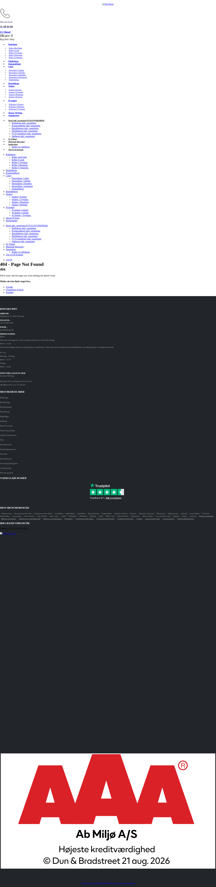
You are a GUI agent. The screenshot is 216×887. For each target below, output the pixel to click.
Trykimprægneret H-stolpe (106, 518)
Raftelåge (93, 516)
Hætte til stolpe (173, 513)
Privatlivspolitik (6, 473)
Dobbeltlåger (14, 80)
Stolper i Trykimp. (20, 199)
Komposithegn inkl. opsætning (26, 125)
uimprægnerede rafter (152, 518)
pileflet (63, 516)
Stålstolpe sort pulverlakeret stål (29, 518)
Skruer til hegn (13, 218)
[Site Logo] (108, 4)
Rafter (101, 516)
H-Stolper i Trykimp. (17, 109)
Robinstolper (135, 516)
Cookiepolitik (5, 468)
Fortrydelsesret (6, 459)
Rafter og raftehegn (21, 252)
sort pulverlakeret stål (163, 516)
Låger (10, 67)
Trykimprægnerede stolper (85, 518)
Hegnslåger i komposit (22, 186)
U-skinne (139, 518)
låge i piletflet (42, 516)
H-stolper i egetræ (20, 210)
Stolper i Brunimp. (20, 202)
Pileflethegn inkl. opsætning (25, 131)
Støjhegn (3, 421)
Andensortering (6, 513)
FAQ (2, 440)
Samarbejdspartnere (8, 449)
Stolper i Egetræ (19, 197)
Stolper (11, 86)
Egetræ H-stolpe (93, 513)
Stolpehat (176, 516)
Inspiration (13, 144)
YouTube (3, 454)
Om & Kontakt (6, 444)
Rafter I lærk (110, 516)
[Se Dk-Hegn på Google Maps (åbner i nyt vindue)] (108, 642)
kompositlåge (16, 516)
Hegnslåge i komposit (146, 513)
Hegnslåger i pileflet (21, 181)
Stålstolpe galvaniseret (8, 518)
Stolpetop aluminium (206, 516)
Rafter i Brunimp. (20, 165)
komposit (184, 513)
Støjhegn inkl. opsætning (23, 136)
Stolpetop (193, 516)
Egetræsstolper (107, 513)
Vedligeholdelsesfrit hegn (185, 518)
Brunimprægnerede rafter (23, 513)
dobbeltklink (70, 513)
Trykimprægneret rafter (125, 518)
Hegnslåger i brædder (22, 183)
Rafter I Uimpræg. (16, 57)
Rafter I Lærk (18, 160)
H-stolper (12, 101)
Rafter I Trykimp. (20, 162)
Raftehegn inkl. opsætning (24, 123)
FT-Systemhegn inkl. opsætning (26, 133)
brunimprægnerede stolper (43, 513)
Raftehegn (12, 44)
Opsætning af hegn (15, 289)
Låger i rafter (54, 516)
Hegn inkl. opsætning (26, 120)
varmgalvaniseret (168, 518)
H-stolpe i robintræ (120, 513)
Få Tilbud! (5, 32)
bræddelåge (59, 513)
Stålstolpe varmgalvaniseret (52, 518)
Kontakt (9, 292)
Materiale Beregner (15, 247)
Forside (9, 287)
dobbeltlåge (81, 513)
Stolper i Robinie (15, 97)
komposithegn (195, 513)
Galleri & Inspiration (8, 435)
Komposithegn (13, 173)
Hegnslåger (4, 416)
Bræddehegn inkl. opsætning (25, 128)
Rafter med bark (19, 157)
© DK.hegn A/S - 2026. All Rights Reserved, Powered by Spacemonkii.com (108, 883)
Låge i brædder (29, 516)
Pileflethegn (11, 170)
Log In (9, 259)
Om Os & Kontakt (15, 150)
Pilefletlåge (83, 516)
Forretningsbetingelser (9, 463)
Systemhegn (69, 518)
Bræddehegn (12, 191)
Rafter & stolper (6, 426)
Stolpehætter (13, 115)
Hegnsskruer (161, 513)
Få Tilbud (10, 244)
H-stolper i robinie (20, 212)
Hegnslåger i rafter (20, 178)
